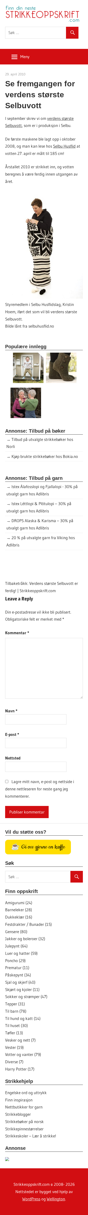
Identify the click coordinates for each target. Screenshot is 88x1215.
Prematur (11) (17, 967)
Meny (25, 56)
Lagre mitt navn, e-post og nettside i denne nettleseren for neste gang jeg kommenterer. (39, 789)
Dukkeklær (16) (18, 917)
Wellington (56, 1198)
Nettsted (13, 757)
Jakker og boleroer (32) (25, 938)
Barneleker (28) (18, 909)
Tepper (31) (15, 1003)
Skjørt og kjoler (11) (22, 989)
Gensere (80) (16, 931)
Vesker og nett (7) (20, 1040)
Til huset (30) (16, 1025)
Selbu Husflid (64, 146)
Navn (11, 710)
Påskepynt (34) (18, 974)
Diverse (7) (14, 1061)
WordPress (31, 1198)
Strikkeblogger (18, 1114)
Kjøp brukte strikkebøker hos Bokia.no (44, 456)
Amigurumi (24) (18, 902)
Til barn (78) (15, 1011)
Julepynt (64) (16, 945)
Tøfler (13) (14, 1032)
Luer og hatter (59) (21, 953)
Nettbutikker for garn (24, 1106)
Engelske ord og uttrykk (26, 1092)
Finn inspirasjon (19, 1099)
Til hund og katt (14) (23, 1018)
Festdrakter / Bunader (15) (28, 924)
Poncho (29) (15, 960)
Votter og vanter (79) (23, 1054)
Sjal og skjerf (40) (20, 982)
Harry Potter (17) (19, 1069)
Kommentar (17, 632)
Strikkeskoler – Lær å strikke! (30, 1135)
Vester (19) (14, 1047)
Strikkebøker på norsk (24, 1121)
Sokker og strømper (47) (26, 996)
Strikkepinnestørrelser (24, 1128)
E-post (12, 734)
